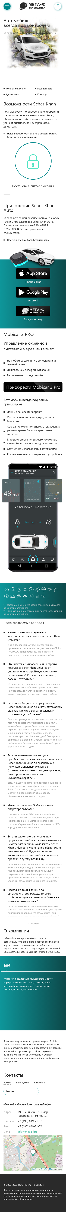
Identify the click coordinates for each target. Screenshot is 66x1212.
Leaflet (34, 1169)
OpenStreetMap (46, 1169)
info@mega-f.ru (27, 1131)
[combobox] (21, 1091)
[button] (33, 1153)
